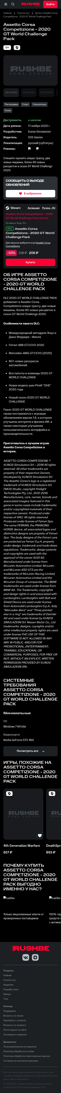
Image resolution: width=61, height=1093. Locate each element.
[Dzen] (35, 957)
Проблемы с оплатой (14, 1020)
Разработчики (10, 989)
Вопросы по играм (13, 1015)
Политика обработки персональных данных (26, 1056)
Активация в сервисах (15, 1034)
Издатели (8, 985)
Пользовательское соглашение (19, 1046)
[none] (12, 4)
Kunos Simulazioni (39, 132)
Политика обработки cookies (18, 1051)
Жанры (7, 994)
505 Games (35, 137)
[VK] (25, 957)
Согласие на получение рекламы (20, 1061)
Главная (7, 13)
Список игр (23, 13)
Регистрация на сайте (14, 1030)
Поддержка (9, 1011)
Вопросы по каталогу (14, 1025)
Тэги (5, 999)
